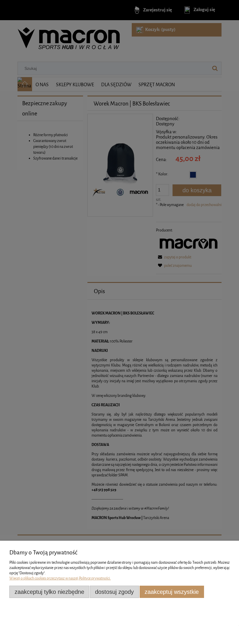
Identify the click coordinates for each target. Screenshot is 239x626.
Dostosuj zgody (114, 592)
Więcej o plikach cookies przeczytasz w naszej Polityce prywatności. (60, 578)
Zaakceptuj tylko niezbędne (49, 592)
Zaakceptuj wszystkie (172, 592)
